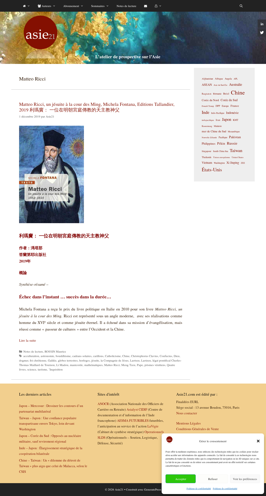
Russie (232, 143)
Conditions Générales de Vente (197, 429)
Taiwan (236, 150)
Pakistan (235, 137)
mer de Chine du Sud (214, 131)
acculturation (31, 356)
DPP (218, 105)
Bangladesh (206, 93)
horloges (84, 360)
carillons (98, 356)
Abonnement (71, 6)
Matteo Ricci (112, 365)
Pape (140, 365)
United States (237, 157)
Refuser (213, 479)
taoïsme (42, 369)
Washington (219, 162)
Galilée (52, 360)
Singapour (206, 151)
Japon (226, 119)
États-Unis (212, 169)
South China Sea (220, 151)
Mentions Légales (188, 423)
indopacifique (208, 119)
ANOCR (103, 403)
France (235, 106)
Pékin (221, 143)
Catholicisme (113, 356)
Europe (225, 106)
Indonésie (232, 112)
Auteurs (46, 6)
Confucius (166, 356)
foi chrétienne (38, 360)
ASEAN (207, 84)
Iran (218, 120)
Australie (235, 84)
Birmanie (217, 93)
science (31, 369)
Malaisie (218, 125)
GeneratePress (152, 489)
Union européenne (221, 157)
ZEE (243, 163)
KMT (235, 120)
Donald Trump (208, 106)
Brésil (226, 93)
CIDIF (143, 409)
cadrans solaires (82, 356)
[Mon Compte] (158, 6)
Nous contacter (186, 413)
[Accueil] (26, 6)
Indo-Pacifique (217, 112)
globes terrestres (68, 360)
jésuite (95, 360)
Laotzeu (146, 360)
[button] (258, 441)
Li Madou (62, 365)
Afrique (219, 78)
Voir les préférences (245, 479)
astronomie (47, 356)
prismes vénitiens (154, 365)
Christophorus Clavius (144, 356)
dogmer (23, 360)
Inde (205, 112)
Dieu (177, 356)
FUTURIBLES (139, 420)
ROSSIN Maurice (55, 351)
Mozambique (234, 131)
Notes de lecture (126, 6)
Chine (125, 356)
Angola (228, 78)
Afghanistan (207, 78)
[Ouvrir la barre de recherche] (241, 6)
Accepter (180, 479)
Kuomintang (207, 126)
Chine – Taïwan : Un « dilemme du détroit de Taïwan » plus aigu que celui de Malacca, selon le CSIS (53, 466)
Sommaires (98, 6)
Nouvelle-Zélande (209, 137)
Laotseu (135, 360)
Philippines (208, 143)
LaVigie (153, 426)
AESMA (122, 420)
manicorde (76, 365)
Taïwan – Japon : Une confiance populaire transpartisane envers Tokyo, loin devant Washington (48, 423)
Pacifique (223, 137)
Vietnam (207, 162)
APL (236, 78)
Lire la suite (27, 340)
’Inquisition (56, 369)
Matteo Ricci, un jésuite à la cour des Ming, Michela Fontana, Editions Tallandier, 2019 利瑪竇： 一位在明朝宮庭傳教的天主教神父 (96, 107)
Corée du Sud (229, 100)
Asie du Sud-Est (220, 84)
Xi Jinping (232, 162)
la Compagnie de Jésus (115, 360)
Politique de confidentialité (199, 488)
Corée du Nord (210, 100)
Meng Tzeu (128, 365)
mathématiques (93, 365)
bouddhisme (63, 356)
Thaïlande (206, 157)
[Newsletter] (145, 6)
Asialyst (132, 409)
